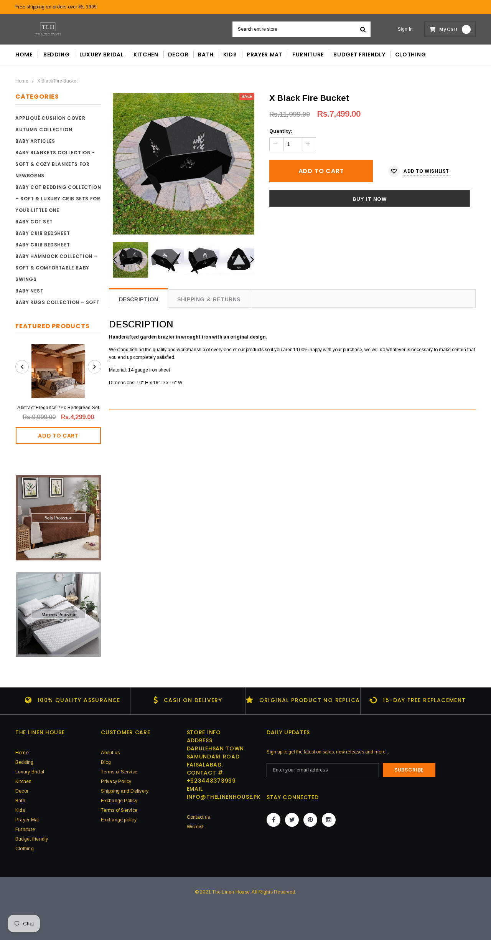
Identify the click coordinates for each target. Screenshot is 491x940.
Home (21, 81)
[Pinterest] (310, 820)
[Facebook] (273, 820)
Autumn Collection (43, 129)
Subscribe (409, 769)
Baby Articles (35, 141)
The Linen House (231, 892)
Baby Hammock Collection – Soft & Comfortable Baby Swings (56, 267)
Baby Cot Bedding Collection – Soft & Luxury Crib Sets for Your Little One (58, 198)
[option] (183, 164)
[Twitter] (292, 820)
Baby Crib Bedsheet (42, 233)
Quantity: (280, 131)
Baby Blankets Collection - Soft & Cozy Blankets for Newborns (55, 164)
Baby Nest (29, 290)
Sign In (405, 29)
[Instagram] (329, 820)
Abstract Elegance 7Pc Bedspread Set (58, 407)
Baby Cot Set (34, 221)
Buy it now (370, 199)
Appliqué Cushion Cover (50, 118)
